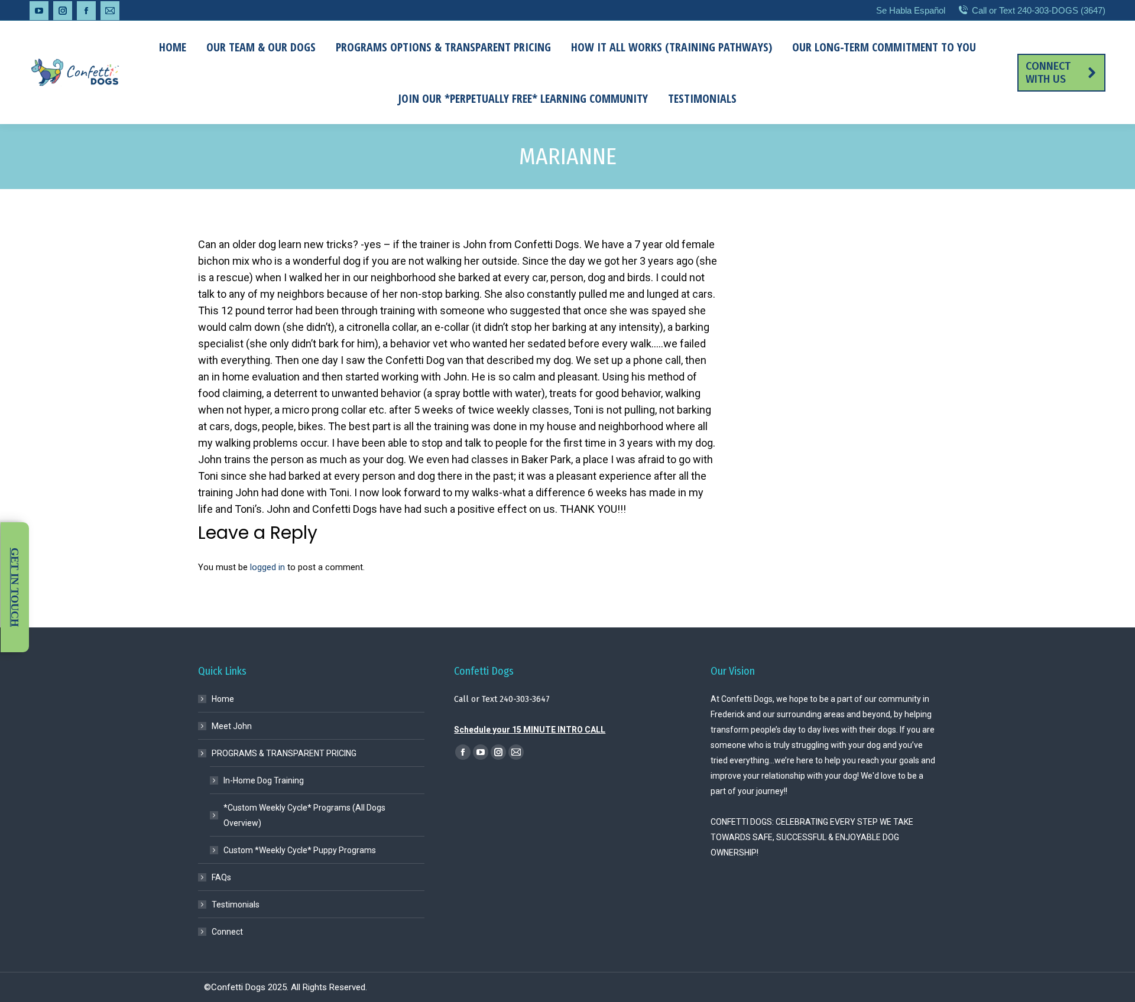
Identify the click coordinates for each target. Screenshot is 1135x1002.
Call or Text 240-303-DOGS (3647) (1038, 10)
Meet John (232, 726)
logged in (267, 567)
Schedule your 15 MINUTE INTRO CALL (529, 729)
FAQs (221, 877)
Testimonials (236, 904)
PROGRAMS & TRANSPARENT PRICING (284, 753)
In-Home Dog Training (263, 780)
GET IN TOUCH (15, 587)
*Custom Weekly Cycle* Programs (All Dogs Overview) (304, 815)
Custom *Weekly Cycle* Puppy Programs (299, 850)
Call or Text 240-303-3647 (502, 699)
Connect (227, 931)
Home (223, 699)
